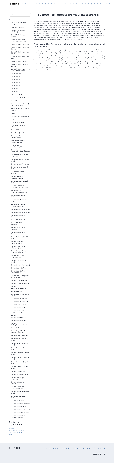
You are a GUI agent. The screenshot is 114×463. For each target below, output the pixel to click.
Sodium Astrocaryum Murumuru (17, 172)
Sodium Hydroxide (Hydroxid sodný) (20, 392)
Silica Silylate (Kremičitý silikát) (18, 126)
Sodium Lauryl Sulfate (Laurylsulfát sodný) (18, 416)
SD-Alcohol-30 (15, 77)
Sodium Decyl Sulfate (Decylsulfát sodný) (18, 311)
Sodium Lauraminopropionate (20, 404)
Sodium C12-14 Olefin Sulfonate (18, 216)
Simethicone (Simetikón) (18, 133)
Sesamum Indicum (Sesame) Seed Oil (20, 109)
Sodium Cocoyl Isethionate (19, 299)
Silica (12, 119)
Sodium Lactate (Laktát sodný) (18, 397)
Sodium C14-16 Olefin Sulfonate (18, 223)
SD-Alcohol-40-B (16, 92)
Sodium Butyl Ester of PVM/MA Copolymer (18, 205)
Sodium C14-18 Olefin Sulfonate (18, 228)
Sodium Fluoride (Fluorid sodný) (19, 339)
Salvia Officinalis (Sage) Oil (19, 61)
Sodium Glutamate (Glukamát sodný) (20, 358)
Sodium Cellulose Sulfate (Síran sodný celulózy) (19, 247)
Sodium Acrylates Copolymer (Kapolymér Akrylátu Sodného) (20, 150)
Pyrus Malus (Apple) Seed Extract (19, 23)
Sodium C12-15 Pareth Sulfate (20, 220)
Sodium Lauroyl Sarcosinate (20, 413)
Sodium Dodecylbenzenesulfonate (19, 324)
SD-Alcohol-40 (15, 89)
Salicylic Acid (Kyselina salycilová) (18, 31)
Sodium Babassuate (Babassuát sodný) (17, 177)
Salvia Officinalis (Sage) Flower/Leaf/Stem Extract (19, 40)
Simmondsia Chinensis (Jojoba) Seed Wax (18, 146)
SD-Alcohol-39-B (16, 83)
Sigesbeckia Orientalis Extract (20, 116)
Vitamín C (12, 428)
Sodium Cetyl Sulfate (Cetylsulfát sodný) (17, 256)
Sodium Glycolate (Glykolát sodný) (19, 367)
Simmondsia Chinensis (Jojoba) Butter (18, 136)
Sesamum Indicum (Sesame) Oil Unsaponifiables (20, 104)
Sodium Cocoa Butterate (19, 280)
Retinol (11, 434)
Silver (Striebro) (16, 130)
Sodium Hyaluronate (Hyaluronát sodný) (17, 378)
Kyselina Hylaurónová (15, 432)
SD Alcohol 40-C (16, 95)
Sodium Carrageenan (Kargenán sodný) (17, 242)
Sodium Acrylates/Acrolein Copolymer (19, 155)
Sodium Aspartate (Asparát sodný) (19, 168)
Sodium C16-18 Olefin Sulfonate (18, 233)
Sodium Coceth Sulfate (18, 268)
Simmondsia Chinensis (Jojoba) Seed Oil (18, 141)
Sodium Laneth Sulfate (18, 401)
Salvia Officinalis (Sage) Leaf (20, 44)
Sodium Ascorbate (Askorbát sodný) (20, 160)
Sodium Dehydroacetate (18, 320)
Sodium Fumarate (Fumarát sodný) (19, 348)
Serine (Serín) (15, 101)
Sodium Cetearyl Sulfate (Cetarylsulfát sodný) (18, 251)
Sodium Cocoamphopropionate (18, 287)
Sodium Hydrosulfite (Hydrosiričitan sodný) (18, 387)
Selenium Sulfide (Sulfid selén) (20, 98)
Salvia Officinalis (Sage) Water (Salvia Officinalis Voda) (20, 70)
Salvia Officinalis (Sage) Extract (18, 35)
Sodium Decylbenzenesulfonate (18, 316)
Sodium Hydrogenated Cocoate (18, 383)
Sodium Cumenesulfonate (19, 305)
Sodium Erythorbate (17, 328)
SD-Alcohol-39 (15, 80)
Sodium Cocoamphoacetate (20, 283)
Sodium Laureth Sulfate (18, 407)
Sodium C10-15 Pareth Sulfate (20, 209)
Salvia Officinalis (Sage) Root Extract (20, 65)
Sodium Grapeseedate (18, 371)
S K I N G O (14, 448)
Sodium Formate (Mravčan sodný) (19, 344)
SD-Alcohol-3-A (16, 74)
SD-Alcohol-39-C (16, 86)
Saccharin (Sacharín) (17, 27)
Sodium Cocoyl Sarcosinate (20, 302)
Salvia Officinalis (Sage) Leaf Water (20, 53)
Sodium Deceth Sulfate (18, 308)
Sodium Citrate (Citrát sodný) (20, 265)
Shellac (13, 113)
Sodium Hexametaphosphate (20, 374)
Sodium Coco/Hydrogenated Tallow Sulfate (20, 276)
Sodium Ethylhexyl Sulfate (19, 335)
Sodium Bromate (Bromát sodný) (19, 200)
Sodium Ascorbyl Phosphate (20, 164)
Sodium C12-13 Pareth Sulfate (20, 212)
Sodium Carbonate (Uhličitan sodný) (20, 237)
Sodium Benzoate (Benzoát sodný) (19, 182)
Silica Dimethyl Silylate (18, 122)
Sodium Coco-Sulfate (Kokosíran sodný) (18, 272)
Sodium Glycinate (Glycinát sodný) (19, 362)
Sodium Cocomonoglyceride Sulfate (20, 295)
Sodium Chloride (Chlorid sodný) (19, 261)
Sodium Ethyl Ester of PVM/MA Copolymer (18, 331)
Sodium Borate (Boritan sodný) (18, 196)
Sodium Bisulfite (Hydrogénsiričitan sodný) (19, 191)
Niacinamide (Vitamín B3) (17, 430)
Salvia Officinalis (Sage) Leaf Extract (20, 48)
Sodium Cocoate (16, 291)
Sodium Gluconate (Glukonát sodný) (20, 353)
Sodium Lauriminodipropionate (20, 410)
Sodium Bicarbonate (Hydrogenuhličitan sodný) (19, 186)
